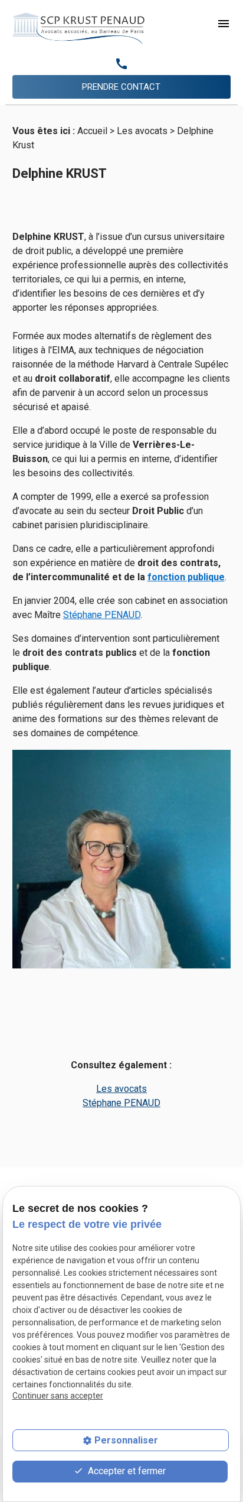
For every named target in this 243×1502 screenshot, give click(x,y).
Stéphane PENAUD (101, 614)
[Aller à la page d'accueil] (78, 28)
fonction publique (186, 577)
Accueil (92, 130)
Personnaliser (126, 1440)
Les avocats (142, 130)
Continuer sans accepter (57, 1395)
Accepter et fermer (126, 1471)
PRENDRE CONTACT (121, 87)
